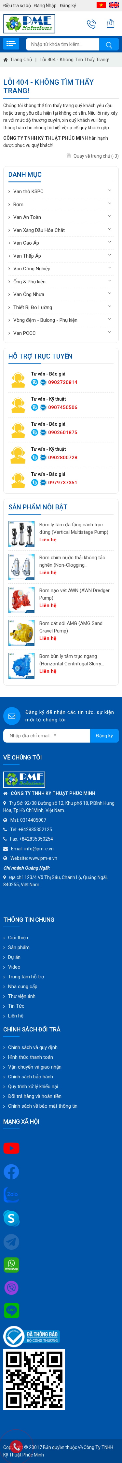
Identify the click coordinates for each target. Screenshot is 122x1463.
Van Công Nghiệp (31, 269)
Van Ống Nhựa (28, 294)
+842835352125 (35, 829)
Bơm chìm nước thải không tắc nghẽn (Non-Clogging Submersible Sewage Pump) (72, 562)
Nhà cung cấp (22, 986)
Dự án (14, 957)
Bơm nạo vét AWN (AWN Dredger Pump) (74, 594)
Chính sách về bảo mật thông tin (42, 1106)
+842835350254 (36, 839)
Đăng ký (68, 5)
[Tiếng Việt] (101, 5)
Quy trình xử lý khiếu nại (33, 1086)
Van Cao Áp (26, 243)
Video (14, 967)
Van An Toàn (27, 217)
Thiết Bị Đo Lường (32, 307)
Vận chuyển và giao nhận (34, 1067)
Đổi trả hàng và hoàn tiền (34, 1096)
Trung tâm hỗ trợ (26, 977)
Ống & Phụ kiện (29, 282)
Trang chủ (21, 60)
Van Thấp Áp (27, 256)
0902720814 (62, 382)
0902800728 (62, 458)
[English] (114, 5)
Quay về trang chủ (96, 156)
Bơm (18, 204)
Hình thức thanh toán (30, 1057)
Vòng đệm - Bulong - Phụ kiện (45, 320)
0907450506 (62, 407)
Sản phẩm (19, 947)
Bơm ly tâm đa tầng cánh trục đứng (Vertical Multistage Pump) (73, 528)
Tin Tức (16, 1006)
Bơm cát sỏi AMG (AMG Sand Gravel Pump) (70, 627)
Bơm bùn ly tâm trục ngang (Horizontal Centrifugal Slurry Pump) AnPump (70, 660)
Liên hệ (15, 1016)
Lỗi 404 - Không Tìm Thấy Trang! (74, 60)
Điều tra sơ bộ (17, 5)
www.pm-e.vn (43, 858)
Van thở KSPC (28, 191)
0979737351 (62, 483)
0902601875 (62, 432)
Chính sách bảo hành (30, 1077)
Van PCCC (24, 333)
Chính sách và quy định (33, 1047)
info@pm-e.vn (39, 848)
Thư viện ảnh (21, 996)
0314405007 (33, 820)
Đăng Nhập (45, 5)
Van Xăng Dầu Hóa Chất (39, 230)
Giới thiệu (18, 938)
